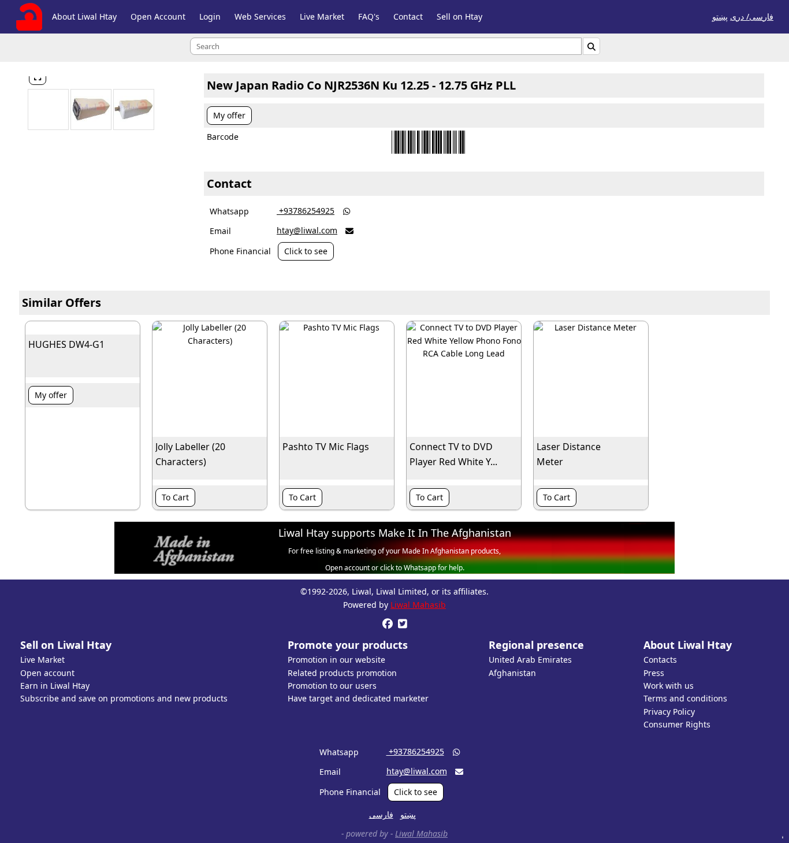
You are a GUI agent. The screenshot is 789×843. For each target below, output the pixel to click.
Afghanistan (512, 672)
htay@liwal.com (307, 230)
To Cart (175, 497)
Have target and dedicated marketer (358, 698)
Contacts (660, 659)
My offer (229, 115)
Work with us (668, 685)
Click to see (305, 251)
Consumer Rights (676, 724)
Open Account (158, 16)
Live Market (322, 16)
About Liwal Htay (84, 16)
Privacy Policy (669, 711)
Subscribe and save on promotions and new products (124, 698)
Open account (47, 672)
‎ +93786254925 (305, 210)
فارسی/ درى (751, 16)
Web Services (260, 16)
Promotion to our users (332, 685)
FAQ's (368, 16)
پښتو (720, 16)
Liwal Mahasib (418, 604)
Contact (408, 16)
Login (210, 16)
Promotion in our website (336, 659)
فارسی (381, 814)
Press (653, 672)
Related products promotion (342, 672)
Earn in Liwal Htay (55, 685)
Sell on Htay (459, 16)
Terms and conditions (685, 698)
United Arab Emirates (530, 659)
